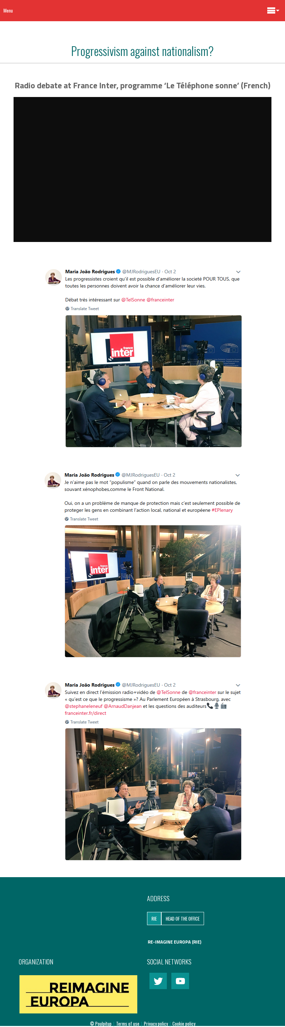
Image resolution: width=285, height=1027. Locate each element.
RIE (154, 918)
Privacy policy (156, 1023)
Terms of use (128, 1023)
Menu (8, 10)
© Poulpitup (101, 1023)
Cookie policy (183, 1023)
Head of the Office (183, 918)
